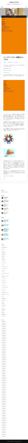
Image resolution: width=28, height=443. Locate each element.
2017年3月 (3, 434)
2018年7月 (3, 406)
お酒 (2, 257)
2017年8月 (3, 425)
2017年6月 (3, 429)
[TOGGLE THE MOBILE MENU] (1, 7)
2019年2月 (3, 394)
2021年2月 (3, 352)
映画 (2, 303)
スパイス (3, 278)
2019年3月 (3, 392)
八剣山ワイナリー (4, 292)
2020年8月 (3, 363)
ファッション (4, 285)
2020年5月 (3, 368)
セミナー (3, 280)
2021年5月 (3, 347)
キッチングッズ (4, 268)
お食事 (3, 259)
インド (3, 264)
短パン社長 (3, 305)
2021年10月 (3, 338)
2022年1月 (3, 333)
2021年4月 (3, 349)
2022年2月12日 (10, 62)
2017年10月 (3, 422)
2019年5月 (3, 389)
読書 (2, 310)
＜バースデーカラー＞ (6, 72)
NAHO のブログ (14, 2)
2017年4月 (3, 432)
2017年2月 (3, 436)
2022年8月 (3, 321)
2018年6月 (3, 408)
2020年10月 (3, 359)
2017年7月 (3, 427)
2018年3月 (3, 413)
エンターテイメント (5, 266)
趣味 (2, 312)
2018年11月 (3, 399)
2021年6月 (3, 345)
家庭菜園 (3, 298)
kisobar (3, 245)
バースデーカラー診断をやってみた (13, 58)
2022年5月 (3, 326)
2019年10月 (3, 380)
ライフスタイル (4, 287)
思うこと (17, 62)
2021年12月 (3, 335)
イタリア (3, 261)
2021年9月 (3, 340)
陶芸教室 (3, 314)
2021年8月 (3, 342)
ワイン (3, 290)
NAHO (5, 62)
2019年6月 (3, 387)
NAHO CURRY (4, 247)
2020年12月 (3, 356)
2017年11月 (3, 420)
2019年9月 (3, 382)
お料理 (3, 254)
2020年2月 (3, 373)
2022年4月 (3, 328)
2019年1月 (3, 396)
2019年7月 (3, 385)
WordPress (3, 252)
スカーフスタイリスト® (5, 273)
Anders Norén (19, 441)
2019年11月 (3, 378)
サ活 (2, 271)
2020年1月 (3, 375)
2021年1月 (3, 354)
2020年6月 (3, 366)
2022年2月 (3, 331)
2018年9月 (3, 403)
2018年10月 (3, 401)
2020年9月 (3, 361)
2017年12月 (3, 418)
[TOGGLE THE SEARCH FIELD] (26, 7)
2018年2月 (3, 415)
